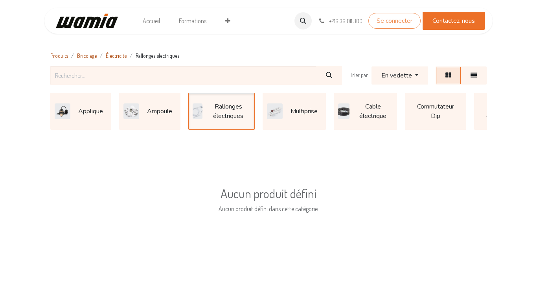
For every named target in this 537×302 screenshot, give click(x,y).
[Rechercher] (329, 75)
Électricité (116, 55)
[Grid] (448, 75)
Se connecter (394, 21)
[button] (303, 20)
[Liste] (474, 75)
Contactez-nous (453, 21)
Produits (59, 55)
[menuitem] (151, 21)
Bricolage (87, 55)
